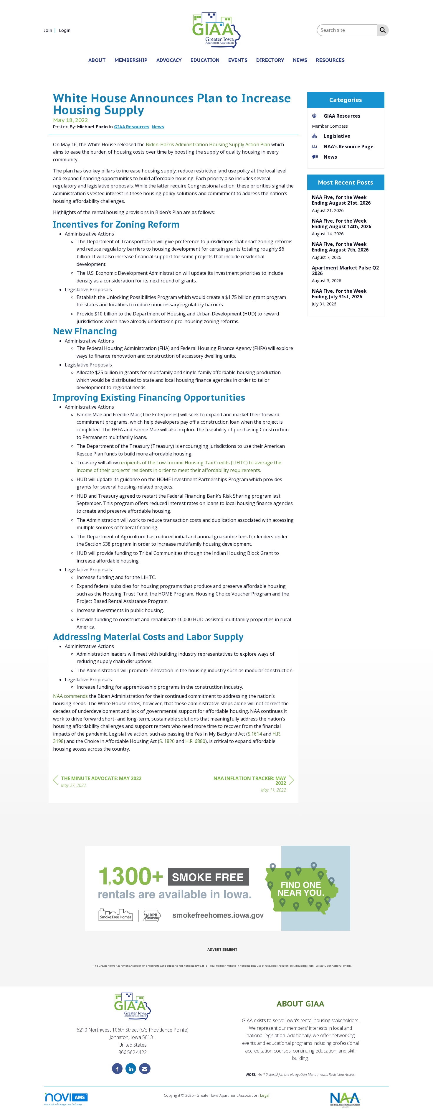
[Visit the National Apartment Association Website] (345, 1099)
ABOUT (97, 60)
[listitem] (51, 30)
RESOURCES (330, 60)
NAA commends (70, 696)
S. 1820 (167, 741)
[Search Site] (381, 29)
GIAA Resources (131, 126)
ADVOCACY (169, 60)
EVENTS (237, 60)
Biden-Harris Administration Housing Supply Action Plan (208, 144)
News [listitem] (330, 157)
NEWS (300, 60)
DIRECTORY (270, 60)
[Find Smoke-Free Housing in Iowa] (218, 888)
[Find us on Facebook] (117, 1068)
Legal (264, 1095)
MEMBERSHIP (131, 60)
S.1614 (255, 734)
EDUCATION (205, 60)
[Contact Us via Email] (145, 1068)
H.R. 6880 (195, 741)
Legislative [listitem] (337, 136)
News (158, 126)
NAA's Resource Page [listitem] (348, 146)
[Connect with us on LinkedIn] (130, 1068)
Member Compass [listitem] (330, 126)
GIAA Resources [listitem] (342, 116)
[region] (250, 785)
